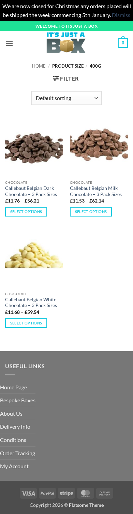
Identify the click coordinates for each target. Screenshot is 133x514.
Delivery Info (15, 426)
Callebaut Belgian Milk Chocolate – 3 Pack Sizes (96, 191)
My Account (14, 466)
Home (39, 66)
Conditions (13, 439)
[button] (9, 43)
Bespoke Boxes (17, 400)
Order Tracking (17, 453)
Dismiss (121, 15)
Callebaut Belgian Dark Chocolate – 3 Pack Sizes (31, 191)
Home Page (13, 387)
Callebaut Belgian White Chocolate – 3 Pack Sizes (31, 302)
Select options (26, 211)
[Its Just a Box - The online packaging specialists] (65, 43)
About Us (11, 413)
